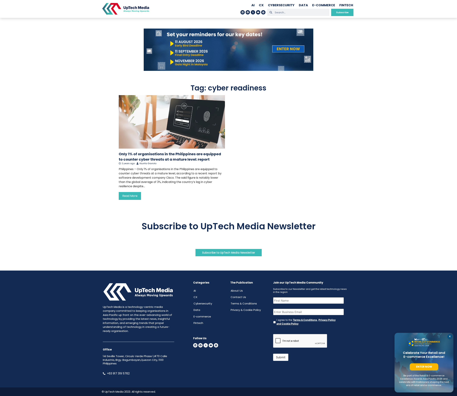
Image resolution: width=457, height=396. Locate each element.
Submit (280, 357)
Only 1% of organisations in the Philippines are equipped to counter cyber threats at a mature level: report (170, 157)
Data (303, 5)
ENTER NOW (424, 367)
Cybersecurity (281, 5)
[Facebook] (248, 12)
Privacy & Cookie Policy (246, 310)
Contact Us (238, 297)
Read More (129, 196)
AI (253, 5)
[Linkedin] (242, 12)
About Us (237, 290)
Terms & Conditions (244, 303)
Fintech (346, 5)
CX (261, 5)
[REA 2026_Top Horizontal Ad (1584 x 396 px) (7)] (228, 70)
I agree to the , (306, 321)
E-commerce (323, 5)
